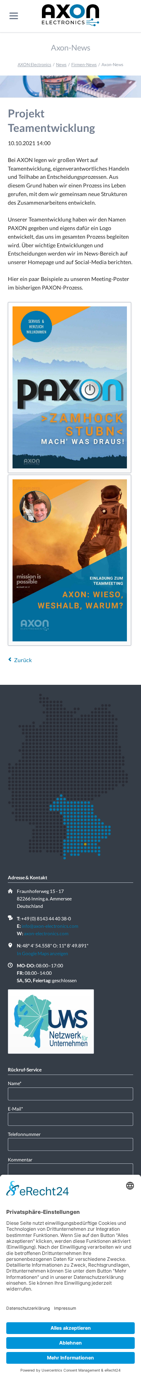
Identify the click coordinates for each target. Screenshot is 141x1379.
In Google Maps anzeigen (42, 953)
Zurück (23, 660)
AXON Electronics (34, 64)
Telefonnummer (24, 1134)
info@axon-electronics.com (50, 926)
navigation (13, 15)
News (61, 64)
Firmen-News (84, 64)
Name (18, 1083)
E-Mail (18, 1108)
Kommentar (20, 1160)
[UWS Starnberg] (51, 1021)
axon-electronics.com (46, 933)
